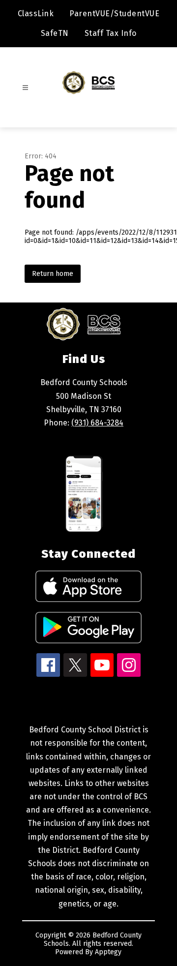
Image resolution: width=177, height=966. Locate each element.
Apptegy (108, 952)
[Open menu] (25, 87)
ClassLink (36, 13)
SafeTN (55, 33)
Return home (52, 274)
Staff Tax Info (111, 33)
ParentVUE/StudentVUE (114, 13)
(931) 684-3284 (97, 422)
